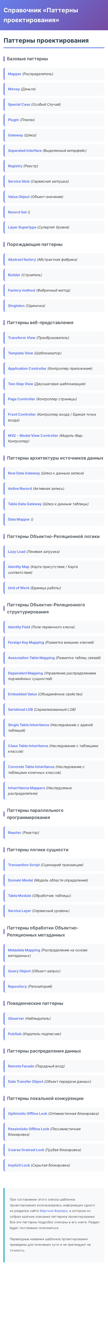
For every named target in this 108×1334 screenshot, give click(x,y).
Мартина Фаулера (53, 1211)
